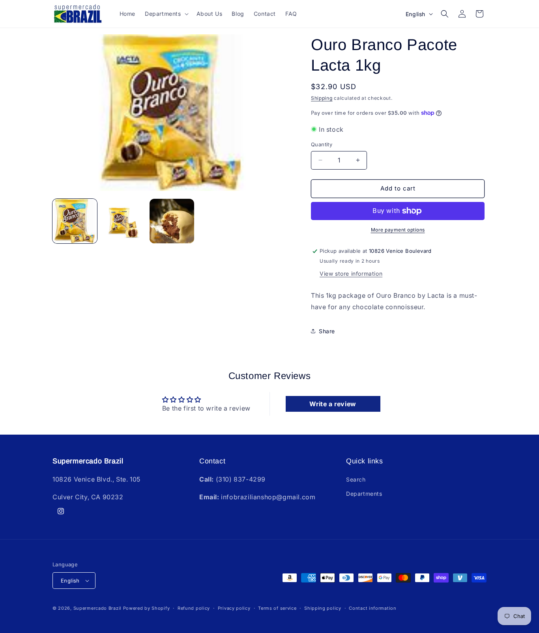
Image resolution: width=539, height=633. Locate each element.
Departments (364, 493)
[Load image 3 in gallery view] (172, 221)
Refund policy (194, 608)
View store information (351, 273)
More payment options (398, 230)
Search (356, 479)
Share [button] (327, 331)
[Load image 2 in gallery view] (123, 221)
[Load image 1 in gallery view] (74, 221)
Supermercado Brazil (97, 608)
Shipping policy (322, 608)
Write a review (332, 404)
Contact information (372, 608)
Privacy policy (234, 608)
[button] (166, 14)
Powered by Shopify (146, 608)
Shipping (322, 98)
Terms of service (277, 608)
